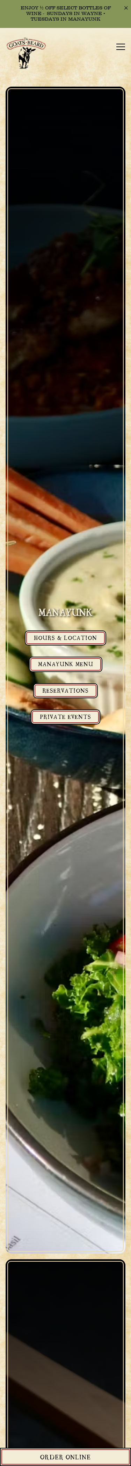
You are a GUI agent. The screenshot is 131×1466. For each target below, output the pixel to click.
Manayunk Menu (65, 663)
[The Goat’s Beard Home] (29, 54)
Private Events (65, 716)
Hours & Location (65, 637)
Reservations (65, 690)
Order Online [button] (65, 1456)
